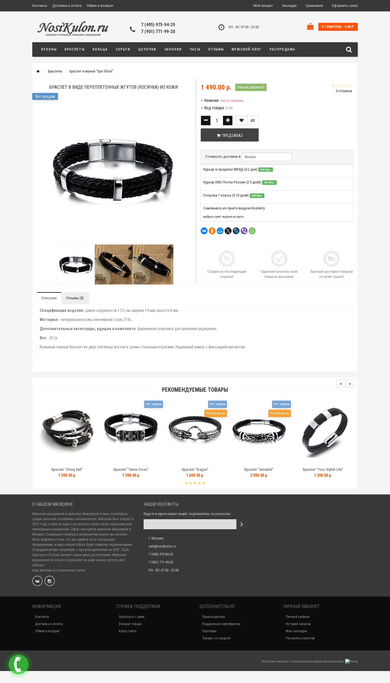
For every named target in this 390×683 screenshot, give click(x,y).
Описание (49, 298)
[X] (228, 230)
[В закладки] (241, 120)
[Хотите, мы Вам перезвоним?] (18, 664)
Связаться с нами (131, 617)
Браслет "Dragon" (171, 469)
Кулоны (49, 49)
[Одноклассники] (212, 230)
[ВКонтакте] (204, 230)
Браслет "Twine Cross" (107, 469)
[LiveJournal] (236, 230)
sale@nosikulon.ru (162, 546)
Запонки (173, 49)
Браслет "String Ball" (43, 469)
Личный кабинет (298, 617)
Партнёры (209, 631)
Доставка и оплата (67, 5)
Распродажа (282, 49)
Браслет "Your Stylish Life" (299, 469)
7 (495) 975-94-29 (158, 24)
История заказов (298, 624)
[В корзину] (94, 462)
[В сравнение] (252, 120)
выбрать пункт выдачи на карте (223, 217)
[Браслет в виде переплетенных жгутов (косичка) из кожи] (75, 264)
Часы (195, 49)
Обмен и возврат (100, 5)
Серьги (123, 49)
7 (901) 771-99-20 (158, 31)
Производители (213, 617)
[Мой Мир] (220, 230)
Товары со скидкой (216, 638)
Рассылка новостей (300, 638)
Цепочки (147, 49)
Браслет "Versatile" (235, 469)
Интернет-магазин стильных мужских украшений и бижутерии (304, 661)
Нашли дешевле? (251, 87)
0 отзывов (344, 91)
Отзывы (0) (75, 298)
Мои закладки (296, 631)
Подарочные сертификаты (221, 624)
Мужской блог (247, 49)
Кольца (100, 49)
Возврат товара (130, 624)
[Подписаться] (241, 524)
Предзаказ (231, 135)
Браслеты (75, 49)
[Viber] (244, 230)
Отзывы (216, 49)
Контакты (39, 5)
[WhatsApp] (252, 230)
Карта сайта (127, 631)
